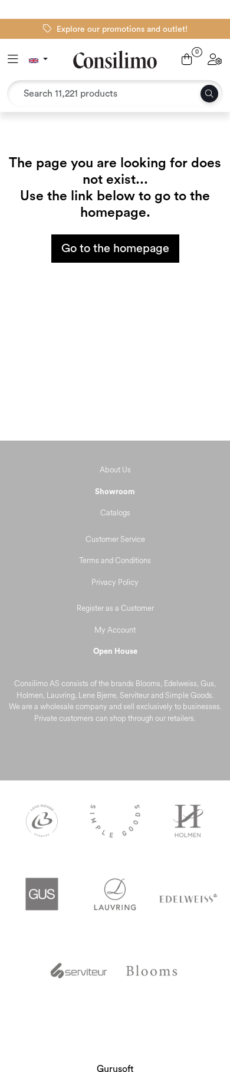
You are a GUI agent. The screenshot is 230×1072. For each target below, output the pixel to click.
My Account (115, 630)
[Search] (209, 93)
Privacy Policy (115, 582)
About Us (115, 470)
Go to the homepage (115, 248)
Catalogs (115, 513)
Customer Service (115, 539)
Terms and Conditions (115, 560)
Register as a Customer (115, 608)
